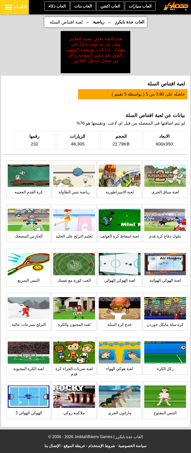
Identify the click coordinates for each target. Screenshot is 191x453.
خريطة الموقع (74, 446)
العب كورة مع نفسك (74, 280)
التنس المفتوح (165, 413)
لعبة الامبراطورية (120, 192)
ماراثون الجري (120, 413)
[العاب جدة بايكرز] (176, 9)
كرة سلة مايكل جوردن (165, 324)
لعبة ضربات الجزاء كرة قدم (74, 371)
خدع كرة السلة (119, 324)
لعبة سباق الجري (165, 192)
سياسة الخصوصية (132, 446)
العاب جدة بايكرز (129, 22)
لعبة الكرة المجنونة (28, 369)
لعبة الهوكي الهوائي (119, 280)
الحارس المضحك (29, 236)
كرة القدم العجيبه (28, 192)
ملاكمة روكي (74, 413)
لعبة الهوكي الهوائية (165, 280)
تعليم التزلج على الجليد (74, 236)
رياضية (98, 22)
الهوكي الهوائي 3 (28, 413)
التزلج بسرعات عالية (29, 324)
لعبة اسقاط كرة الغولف (119, 236)
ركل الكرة (165, 369)
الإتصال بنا (52, 446)
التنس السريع (29, 280)
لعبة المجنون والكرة (74, 324)
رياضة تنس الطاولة (74, 192)
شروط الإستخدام (101, 446)
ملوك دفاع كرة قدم (165, 236)
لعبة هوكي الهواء (119, 369)
